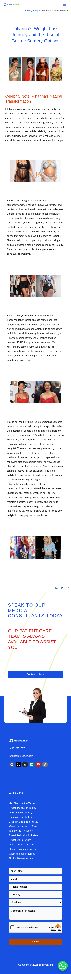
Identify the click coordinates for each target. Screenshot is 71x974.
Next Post (62, 588)
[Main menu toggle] (64, 4)
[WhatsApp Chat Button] (63, 966)
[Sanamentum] (11, 4)
